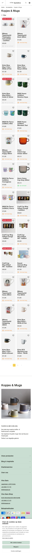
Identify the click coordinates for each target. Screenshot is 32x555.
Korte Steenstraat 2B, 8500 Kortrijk (10, 497)
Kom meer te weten (7, 538)
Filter (4, 15)
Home (2, 7)
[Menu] (2, 2)
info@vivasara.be (5, 490)
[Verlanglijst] (13, 19)
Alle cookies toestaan (16, 542)
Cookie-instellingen (16, 551)
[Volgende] (21, 365)
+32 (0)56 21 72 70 (6, 500)
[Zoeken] (25, 2)
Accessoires (9, 7)
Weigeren (16, 546)
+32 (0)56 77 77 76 (6, 487)
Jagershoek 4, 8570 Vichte (8, 484)
